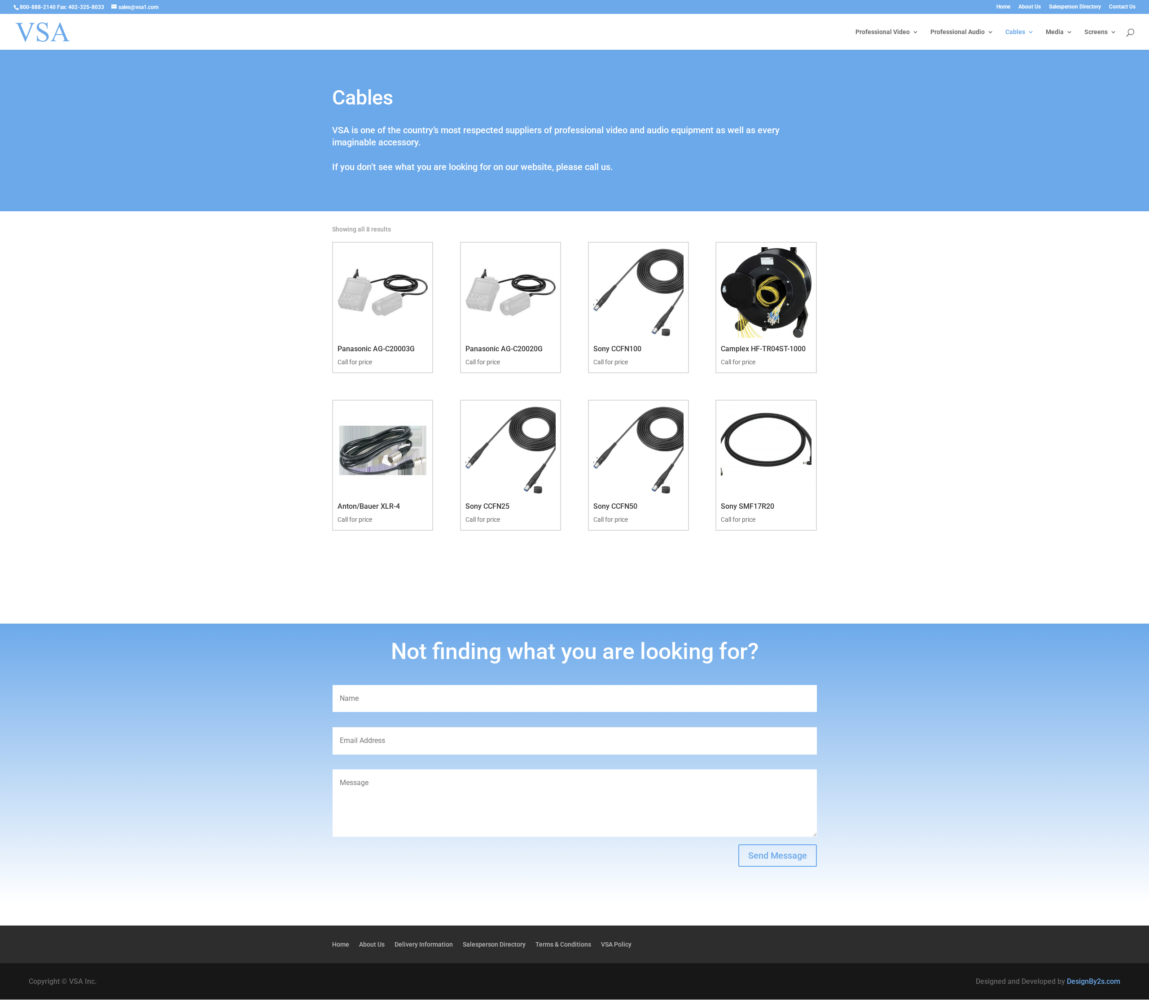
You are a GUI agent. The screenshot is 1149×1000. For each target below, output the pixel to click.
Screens (1096, 32)
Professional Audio (957, 32)
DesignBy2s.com (1093, 981)
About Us (1029, 7)
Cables (1015, 32)
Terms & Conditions (563, 944)
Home (1003, 7)
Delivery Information (424, 944)
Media (1055, 32)
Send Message (777, 855)
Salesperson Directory (1075, 7)
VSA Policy (616, 944)
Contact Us (1122, 7)
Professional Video (882, 32)
